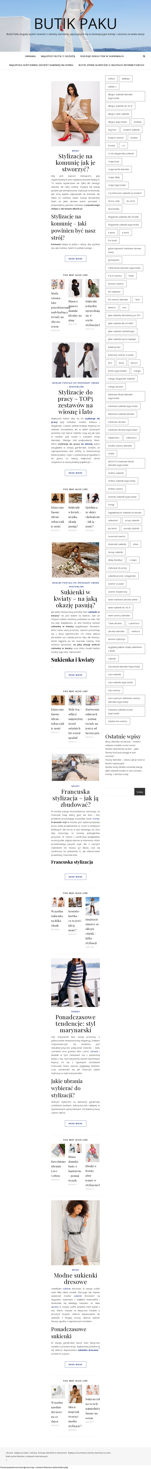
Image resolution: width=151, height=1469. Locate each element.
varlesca (135, 631)
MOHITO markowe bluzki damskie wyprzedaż (121, 463)
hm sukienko (114, 291)
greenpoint (113, 259)
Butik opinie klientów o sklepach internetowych (111, 64)
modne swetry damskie (120, 445)
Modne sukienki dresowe (75, 1278)
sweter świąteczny (117, 591)
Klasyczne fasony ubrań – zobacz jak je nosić (57, 517)
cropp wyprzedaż (117, 185)
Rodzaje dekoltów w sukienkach (102, 56)
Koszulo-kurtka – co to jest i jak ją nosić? (74, 921)
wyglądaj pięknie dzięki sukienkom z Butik (125, 649)
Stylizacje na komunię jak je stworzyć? (76, 162)
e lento (125, 232)
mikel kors (131, 437)
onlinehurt (113, 520)
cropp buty (113, 161)
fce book (112, 240)
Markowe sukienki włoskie (121, 413)
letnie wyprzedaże (117, 370)
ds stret (131, 200)
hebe (131, 275)
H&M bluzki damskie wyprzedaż (124, 267)
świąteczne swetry (117, 721)
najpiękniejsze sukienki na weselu (124, 512)
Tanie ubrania (115, 623)
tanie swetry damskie (119, 615)
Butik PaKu (75, 23)
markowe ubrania (116, 421)
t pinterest (134, 623)
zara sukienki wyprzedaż (120, 682)
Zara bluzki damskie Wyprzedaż (124, 666)
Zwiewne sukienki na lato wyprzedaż (120, 711)
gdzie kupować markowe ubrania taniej (124, 250)
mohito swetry (115, 488)
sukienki (92, 611)
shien (135, 544)
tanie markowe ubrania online (123, 599)
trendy (96, 818)
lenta (121, 362)
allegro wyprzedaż (117, 121)
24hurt (111, 78)
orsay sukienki (132, 520)
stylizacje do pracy (117, 567)
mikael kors (113, 437)
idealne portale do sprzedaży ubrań (75, 383)
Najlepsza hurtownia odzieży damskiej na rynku (41, 64)
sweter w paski (116, 583)
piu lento (112, 528)
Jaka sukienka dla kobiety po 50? (124, 315)
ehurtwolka (113, 208)
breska (111, 145)
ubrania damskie (116, 631)
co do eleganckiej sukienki (121, 153)
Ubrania (30, 56)
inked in (112, 307)
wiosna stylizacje (116, 639)
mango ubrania (115, 386)
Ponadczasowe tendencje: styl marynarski (75, 1023)
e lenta (111, 232)
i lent (137, 299)
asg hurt (112, 129)
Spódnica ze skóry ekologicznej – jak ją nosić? (94, 517)
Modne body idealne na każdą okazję (123, 766)
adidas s (112, 86)
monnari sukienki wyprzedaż (122, 496)
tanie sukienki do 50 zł (119, 607)
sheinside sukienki (117, 544)
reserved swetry (116, 536)
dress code (114, 200)
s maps (133, 559)
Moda (75, 151)
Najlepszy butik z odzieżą (58, 56)
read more (75, 258)
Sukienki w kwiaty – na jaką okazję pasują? (75, 517)
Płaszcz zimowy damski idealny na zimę (75, 311)
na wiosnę (87, 443)
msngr (111, 504)
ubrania (55, 1306)
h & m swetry (115, 275)
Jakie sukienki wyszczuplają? (122, 339)
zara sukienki (114, 674)
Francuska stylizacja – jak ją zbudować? (75, 797)
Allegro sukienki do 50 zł (120, 105)
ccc (123, 145)
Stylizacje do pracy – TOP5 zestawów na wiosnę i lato (75, 401)
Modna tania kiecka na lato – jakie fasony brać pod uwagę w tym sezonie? (122, 752)
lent (110, 362)
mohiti (111, 453)
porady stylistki (131, 528)
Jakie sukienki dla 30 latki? (120, 323)
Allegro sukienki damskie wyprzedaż (120, 96)
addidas (126, 78)
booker (134, 137)
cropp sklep (114, 177)
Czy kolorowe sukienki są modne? (125, 193)
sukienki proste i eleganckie (122, 575)
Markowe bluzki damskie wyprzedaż (120, 396)
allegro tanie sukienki (118, 113)
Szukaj (140, 791)
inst (124, 307)
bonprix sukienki (131, 129)
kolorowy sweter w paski (120, 354)
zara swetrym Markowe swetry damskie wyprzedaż (124, 700)
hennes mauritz (116, 283)
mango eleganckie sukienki (121, 378)
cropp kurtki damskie (118, 169)
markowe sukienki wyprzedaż (123, 406)
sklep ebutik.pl (115, 559)
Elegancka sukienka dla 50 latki (123, 216)
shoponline (76, 387)
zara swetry (114, 690)
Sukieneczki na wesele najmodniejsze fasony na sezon (95, 1408)
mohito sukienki (116, 472)
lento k (134, 362)
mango (137, 370)
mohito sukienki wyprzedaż (121, 480)
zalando (112, 658)
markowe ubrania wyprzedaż (122, 429)
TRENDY (75, 1011)
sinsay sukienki (115, 552)
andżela (137, 121)
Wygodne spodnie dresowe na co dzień (57, 1412)
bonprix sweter (116, 137)
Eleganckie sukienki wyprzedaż (123, 224)
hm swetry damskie (118, 299)
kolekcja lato (114, 347)
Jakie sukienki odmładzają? (121, 331)
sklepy (75, 786)
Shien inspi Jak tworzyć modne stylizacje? (75, 1416)
